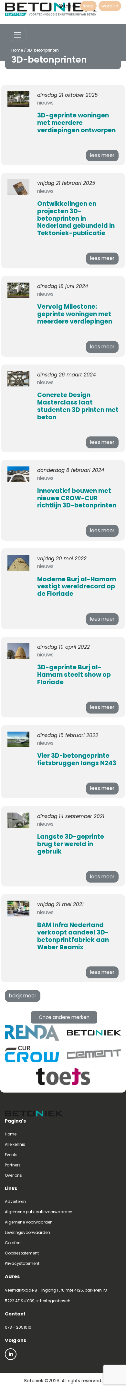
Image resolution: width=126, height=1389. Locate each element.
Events (11, 1154)
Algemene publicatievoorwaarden (38, 1211)
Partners (13, 1165)
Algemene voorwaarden (29, 1222)
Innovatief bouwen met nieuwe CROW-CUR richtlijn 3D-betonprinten (76, 498)
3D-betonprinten (43, 50)
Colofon (13, 1242)
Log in (70, 6)
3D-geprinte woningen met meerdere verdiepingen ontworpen (76, 123)
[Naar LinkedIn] (10, 1354)
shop (88, 6)
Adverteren (15, 1201)
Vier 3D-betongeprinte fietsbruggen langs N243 (76, 759)
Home (17, 50)
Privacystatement (22, 1263)
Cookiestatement (22, 1253)
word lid (109, 6)
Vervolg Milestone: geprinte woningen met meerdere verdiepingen (74, 314)
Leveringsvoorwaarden (27, 1232)
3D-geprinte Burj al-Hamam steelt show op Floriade (74, 674)
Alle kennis (15, 1144)
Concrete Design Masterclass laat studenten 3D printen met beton (78, 406)
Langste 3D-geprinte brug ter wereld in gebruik (70, 844)
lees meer (102, 155)
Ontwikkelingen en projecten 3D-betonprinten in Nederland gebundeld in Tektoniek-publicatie (76, 218)
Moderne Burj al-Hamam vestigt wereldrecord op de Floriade (76, 586)
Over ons (13, 1175)
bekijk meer (22, 995)
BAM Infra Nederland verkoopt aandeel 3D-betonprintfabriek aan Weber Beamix (73, 936)
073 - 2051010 (18, 1327)
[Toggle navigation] (17, 35)
